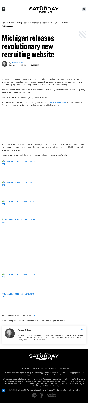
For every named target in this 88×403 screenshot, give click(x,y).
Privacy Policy (32, 368)
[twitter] (82, 330)
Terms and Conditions (46, 368)
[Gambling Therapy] (51, 395)
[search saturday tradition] (84, 9)
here (33, 316)
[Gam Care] (41, 395)
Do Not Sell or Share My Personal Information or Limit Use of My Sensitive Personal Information (44, 390)
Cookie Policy (64, 368)
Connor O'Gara (17, 63)
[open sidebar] (4, 9)
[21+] (34, 395)
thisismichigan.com (58, 102)
